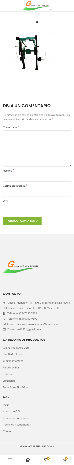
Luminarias (9, 380)
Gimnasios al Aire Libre (16, 347)
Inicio (6, 404)
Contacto (8, 431)
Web (6, 200)
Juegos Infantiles (13, 360)
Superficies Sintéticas (16, 387)
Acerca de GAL (12, 411)
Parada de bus (11, 367)
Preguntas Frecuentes (16, 418)
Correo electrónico (15, 185)
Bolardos (8, 374)
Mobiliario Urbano (13, 354)
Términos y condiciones (17, 424)
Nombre (8, 170)
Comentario (11, 127)
